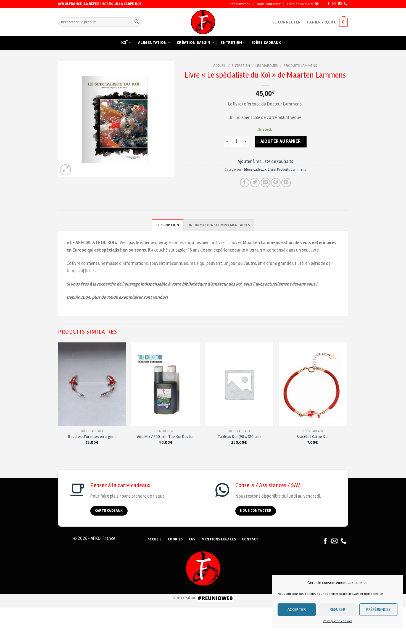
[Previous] (58, 398)
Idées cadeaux (266, 42)
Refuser (337, 609)
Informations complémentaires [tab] (219, 225)
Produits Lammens (300, 65)
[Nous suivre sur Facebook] (328, 4)
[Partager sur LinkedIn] (286, 182)
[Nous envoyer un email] (339, 4)
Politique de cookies (337, 621)
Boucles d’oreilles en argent (92, 436)
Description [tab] (167, 225)
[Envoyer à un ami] (265, 182)
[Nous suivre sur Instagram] (334, 4)
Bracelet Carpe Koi (312, 436)
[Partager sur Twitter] (255, 182)
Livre (271, 169)
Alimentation (152, 42)
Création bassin (193, 42)
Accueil (219, 65)
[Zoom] (65, 169)
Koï (124, 42)
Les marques (266, 65)
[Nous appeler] (345, 4)
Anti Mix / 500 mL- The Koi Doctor (165, 436)
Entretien (231, 42)
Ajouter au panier (280, 141)
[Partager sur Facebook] (244, 182)
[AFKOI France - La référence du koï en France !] (203, 22)
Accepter (297, 609)
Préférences (378, 609)
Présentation (240, 4)
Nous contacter (269, 4)
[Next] (346, 398)
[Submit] (136, 22)
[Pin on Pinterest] (275, 182)
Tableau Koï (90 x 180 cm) (239, 436)
